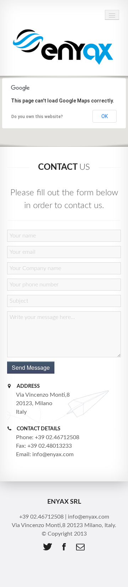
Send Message (31, 367)
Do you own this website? (37, 116)
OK (104, 116)
